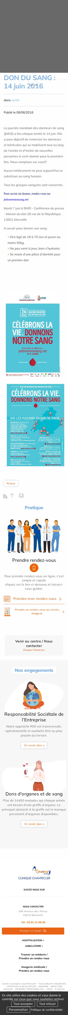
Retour (11, 483)
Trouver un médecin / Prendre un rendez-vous (34, 956)
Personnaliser (18, 1009)
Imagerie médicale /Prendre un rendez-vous (34, 968)
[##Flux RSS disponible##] (6, 497)
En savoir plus (33, 745)
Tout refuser (47, 1004)
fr (32, 85)
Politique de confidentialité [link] (47, 1009)
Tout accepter (23, 1004)
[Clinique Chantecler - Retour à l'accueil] (34, 873)
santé (15, 100)
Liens (49, 989)
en (36, 85)
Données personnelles (29, 989)
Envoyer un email (30, 930)
